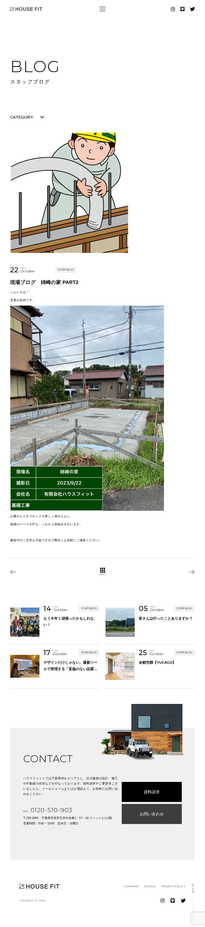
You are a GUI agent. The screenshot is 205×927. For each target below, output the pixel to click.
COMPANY (131, 886)
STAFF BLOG (66, 269)
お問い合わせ (152, 814)
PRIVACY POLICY (174, 886)
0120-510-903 (47, 810)
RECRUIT (150, 886)
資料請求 (152, 792)
